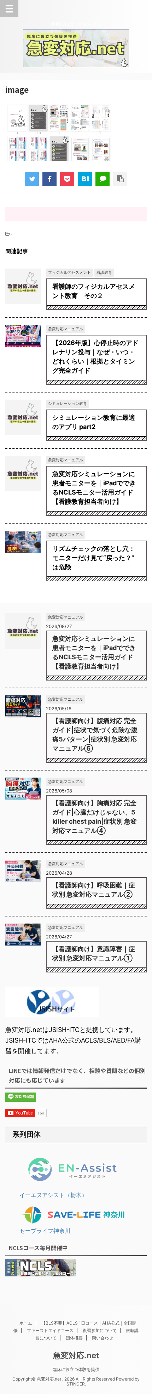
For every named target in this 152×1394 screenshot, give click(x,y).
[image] (85, 179)
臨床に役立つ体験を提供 (76, 1369)
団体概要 (74, 1338)
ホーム (25, 1323)
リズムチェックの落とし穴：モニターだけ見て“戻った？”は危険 (93, 558)
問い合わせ (102, 1338)
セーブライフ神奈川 (44, 1230)
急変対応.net (76, 1355)
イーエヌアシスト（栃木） (53, 1194)
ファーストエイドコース (50, 1330)
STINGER (75, 1384)
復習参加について (100, 1330)
